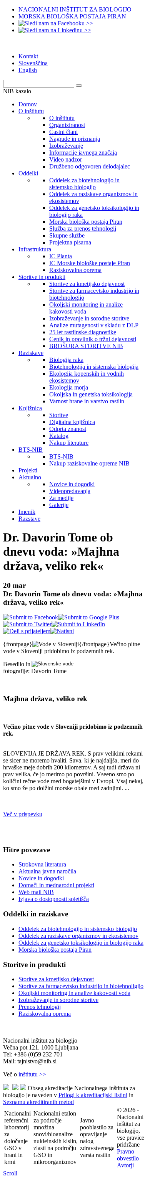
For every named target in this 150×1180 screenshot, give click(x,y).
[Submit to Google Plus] (88, 617)
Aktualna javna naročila (47, 871)
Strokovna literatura (42, 864)
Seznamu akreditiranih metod (38, 1102)
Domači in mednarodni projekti (56, 885)
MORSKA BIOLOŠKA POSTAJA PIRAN (72, 16)
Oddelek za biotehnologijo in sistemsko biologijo (77, 929)
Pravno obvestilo (128, 1155)
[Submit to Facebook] (30, 617)
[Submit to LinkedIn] (78, 624)
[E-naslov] (26, 631)
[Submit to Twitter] (27, 624)
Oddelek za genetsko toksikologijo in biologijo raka (80, 942)
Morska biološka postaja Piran (55, 949)
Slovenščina (33, 63)
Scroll (10, 1173)
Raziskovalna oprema (44, 1013)
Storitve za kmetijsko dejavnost (56, 979)
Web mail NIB (36, 892)
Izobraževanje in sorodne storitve (58, 1000)
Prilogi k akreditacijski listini (92, 1095)
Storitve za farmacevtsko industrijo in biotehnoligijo (80, 986)
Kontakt (28, 56)
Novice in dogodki (41, 878)
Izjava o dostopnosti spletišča (53, 899)
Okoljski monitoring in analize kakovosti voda (74, 993)
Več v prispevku (22, 814)
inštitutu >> (32, 1074)
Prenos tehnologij (39, 1006)
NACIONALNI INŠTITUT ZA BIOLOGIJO (75, 9)
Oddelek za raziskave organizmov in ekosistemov (78, 935)
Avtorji (125, 1165)
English (27, 70)
